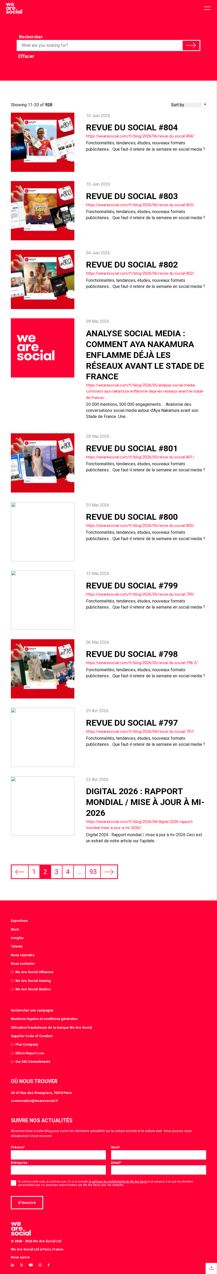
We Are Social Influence (34, 972)
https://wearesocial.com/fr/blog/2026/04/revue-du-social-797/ (140, 731)
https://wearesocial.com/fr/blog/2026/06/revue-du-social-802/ (140, 273)
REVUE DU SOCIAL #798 (132, 654)
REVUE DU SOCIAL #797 (132, 723)
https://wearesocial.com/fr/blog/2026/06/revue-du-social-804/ (140, 136)
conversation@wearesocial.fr (34, 1101)
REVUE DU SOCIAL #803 (132, 196)
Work (15, 929)
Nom (115, 1147)
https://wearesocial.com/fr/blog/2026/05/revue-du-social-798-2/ (142, 663)
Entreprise (19, 1163)
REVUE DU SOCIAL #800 (132, 517)
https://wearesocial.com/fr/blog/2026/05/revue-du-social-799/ (140, 594)
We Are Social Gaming (33, 981)
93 (93, 872)
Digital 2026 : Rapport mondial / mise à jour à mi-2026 (145, 802)
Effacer (26, 56)
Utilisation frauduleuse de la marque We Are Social (51, 1027)
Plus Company (26, 1044)
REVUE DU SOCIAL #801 (132, 448)
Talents (16, 946)
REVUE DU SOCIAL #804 (132, 127)
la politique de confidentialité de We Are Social (118, 1181)
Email (116, 1163)
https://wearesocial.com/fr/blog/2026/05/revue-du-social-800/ (140, 525)
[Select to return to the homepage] (14, 8)
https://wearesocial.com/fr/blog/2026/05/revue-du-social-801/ (140, 457)
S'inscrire (27, 1203)
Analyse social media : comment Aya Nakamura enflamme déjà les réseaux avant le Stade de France (145, 355)
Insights (17, 938)
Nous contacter (23, 963)
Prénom (18, 1147)
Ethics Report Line (29, 1053)
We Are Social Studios (33, 989)
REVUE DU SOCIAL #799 (132, 586)
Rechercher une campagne (32, 1010)
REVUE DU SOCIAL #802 (132, 265)
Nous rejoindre (23, 955)
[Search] (191, 45)
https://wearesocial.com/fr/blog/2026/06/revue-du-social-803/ (140, 205)
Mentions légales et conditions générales (44, 1019)
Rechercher (31, 36)
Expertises (19, 921)
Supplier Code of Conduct (31, 1036)
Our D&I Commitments (32, 1062)
